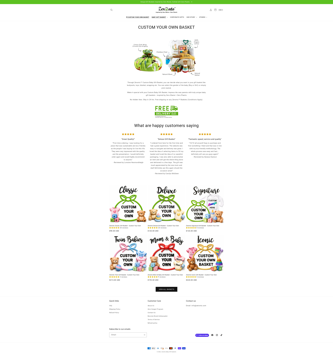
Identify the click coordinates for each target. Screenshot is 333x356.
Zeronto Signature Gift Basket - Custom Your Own (202, 226)
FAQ (110, 306)
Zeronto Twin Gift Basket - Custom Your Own (124, 275)
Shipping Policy (114, 309)
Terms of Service (154, 319)
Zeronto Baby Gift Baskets (168, 351)
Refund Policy (114, 312)
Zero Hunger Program (155, 309)
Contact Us (152, 312)
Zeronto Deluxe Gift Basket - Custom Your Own (163, 226)
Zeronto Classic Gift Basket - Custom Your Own (125, 226)
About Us (151, 306)
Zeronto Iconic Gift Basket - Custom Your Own (201, 275)
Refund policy (152, 323)
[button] (111, 10)
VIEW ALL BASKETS (166, 289)
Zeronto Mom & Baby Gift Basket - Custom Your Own (165, 275)
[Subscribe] (144, 334)
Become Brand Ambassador (158, 316)
